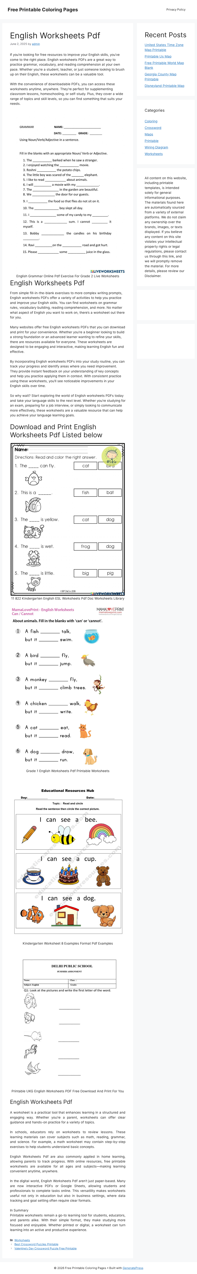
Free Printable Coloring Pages (43, 9)
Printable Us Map (158, 56)
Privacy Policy (175, 9)
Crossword (153, 128)
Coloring (151, 121)
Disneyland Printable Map (164, 86)
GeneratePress (133, 1268)
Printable (152, 141)
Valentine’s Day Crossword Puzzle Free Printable (45, 1248)
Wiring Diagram (156, 147)
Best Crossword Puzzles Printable (36, 1244)
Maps (149, 134)
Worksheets (22, 1240)
